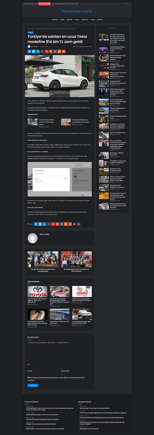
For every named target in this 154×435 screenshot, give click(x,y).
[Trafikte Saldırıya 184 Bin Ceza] (104, 118)
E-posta (30, 371)
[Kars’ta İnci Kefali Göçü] (104, 135)
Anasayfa (55, 19)
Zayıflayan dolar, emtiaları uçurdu (115, 170)
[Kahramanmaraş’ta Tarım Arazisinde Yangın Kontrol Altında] (104, 102)
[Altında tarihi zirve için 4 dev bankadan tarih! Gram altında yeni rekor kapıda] (104, 195)
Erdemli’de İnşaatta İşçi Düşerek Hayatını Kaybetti (117, 57)
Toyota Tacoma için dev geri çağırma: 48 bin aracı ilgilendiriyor (37, 300)
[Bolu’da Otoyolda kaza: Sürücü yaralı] (104, 110)
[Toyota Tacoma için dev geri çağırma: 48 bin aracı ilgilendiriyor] (37, 291)
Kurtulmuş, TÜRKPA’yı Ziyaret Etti (117, 154)
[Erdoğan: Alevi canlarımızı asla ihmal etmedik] (104, 66)
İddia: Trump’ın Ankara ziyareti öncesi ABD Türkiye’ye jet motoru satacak (117, 92)
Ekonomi (69, 19)
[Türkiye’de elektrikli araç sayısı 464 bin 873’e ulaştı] (66, 122)
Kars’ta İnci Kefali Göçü (117, 133)
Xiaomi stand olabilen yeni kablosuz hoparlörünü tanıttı (81, 299)
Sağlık (77, 19)
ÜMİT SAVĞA (34, 46)
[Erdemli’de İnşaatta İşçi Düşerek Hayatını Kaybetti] (104, 58)
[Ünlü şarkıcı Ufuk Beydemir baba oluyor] (104, 187)
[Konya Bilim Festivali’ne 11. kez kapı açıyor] (60, 314)
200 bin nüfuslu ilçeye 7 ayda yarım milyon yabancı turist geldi (117, 178)
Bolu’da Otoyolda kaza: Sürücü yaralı (117, 109)
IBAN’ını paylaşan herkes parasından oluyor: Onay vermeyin (118, 205)
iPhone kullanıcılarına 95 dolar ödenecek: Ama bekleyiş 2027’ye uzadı (37, 323)
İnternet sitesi (65, 371)
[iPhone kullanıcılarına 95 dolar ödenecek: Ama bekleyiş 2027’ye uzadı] (37, 314)
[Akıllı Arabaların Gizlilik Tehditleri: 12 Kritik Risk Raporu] (33, 122)
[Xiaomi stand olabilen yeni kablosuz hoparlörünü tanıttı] (82, 291)
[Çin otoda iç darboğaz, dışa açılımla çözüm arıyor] (82, 314)
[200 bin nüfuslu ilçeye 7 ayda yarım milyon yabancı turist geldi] (104, 179)
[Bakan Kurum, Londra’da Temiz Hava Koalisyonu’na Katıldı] (104, 75)
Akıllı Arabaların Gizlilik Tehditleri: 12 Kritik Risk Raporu (46, 122)
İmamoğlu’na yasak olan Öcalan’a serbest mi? (118, 162)
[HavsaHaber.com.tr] (77, 11)
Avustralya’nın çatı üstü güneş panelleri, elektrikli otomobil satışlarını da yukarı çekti (59, 301)
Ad (29, 364)
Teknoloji (85, 19)
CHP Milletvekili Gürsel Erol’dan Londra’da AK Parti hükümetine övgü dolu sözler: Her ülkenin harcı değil (117, 38)
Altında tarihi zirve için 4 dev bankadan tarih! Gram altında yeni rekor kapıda (118, 196)
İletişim (99, 19)
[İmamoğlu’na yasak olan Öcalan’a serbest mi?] (104, 163)
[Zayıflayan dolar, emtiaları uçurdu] (104, 171)
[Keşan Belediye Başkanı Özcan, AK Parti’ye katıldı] (104, 49)
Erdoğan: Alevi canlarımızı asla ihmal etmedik (117, 66)
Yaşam (93, 19)
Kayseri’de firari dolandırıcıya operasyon (118, 82)
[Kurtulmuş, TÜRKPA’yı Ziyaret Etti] (104, 155)
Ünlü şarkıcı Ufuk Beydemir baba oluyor (117, 186)
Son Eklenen (113, 28)
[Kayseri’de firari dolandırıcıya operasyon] (104, 83)
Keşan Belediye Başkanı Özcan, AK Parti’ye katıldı (117, 49)
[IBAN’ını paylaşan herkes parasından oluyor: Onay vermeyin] (104, 206)
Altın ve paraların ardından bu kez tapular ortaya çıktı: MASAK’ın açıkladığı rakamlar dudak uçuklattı (118, 144)
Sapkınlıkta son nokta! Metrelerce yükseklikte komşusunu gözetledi (117, 126)
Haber (62, 19)
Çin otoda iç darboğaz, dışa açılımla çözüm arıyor (81, 322)
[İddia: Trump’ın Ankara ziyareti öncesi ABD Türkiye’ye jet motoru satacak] (104, 91)
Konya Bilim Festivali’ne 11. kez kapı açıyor (59, 322)
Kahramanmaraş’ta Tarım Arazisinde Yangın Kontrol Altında (118, 101)
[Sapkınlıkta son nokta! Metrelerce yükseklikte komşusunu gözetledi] (104, 126)
